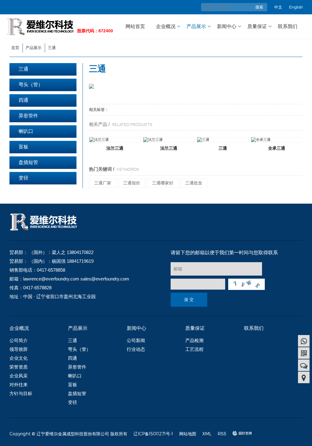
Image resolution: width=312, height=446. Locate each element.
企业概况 (166, 26)
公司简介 (18, 340)
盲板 (23, 146)
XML (206, 433)
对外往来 (18, 384)
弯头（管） (31, 84)
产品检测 (194, 340)
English (296, 7)
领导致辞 (18, 349)
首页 (15, 47)
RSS (222, 433)
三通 (52, 47)
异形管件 (28, 115)
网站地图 (187, 433)
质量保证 (257, 26)
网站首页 (135, 26)
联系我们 (287, 26)
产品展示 (196, 26)
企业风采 (18, 375)
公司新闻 (136, 340)
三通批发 (193, 182)
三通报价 (131, 182)
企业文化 (18, 358)
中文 (278, 7)
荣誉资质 (18, 366)
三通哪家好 (162, 182)
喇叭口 (26, 131)
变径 (23, 177)
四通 (23, 100)
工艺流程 (194, 349)
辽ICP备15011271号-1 (153, 433)
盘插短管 (28, 162)
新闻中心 (226, 26)
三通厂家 (102, 182)
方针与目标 (20, 393)
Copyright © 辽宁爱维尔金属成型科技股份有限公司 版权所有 (68, 433)
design (239, 433)
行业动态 (136, 349)
